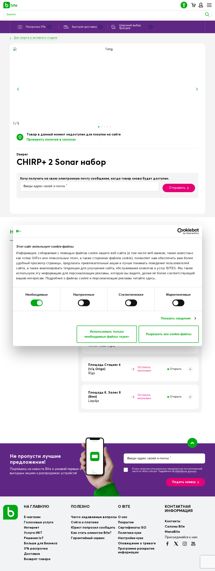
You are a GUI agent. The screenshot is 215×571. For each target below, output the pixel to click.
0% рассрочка (36, 548)
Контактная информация (179, 509)
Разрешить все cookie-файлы (168, 334)
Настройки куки (130, 538)
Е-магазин (32, 517)
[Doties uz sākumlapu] (10, 512)
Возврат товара (37, 559)
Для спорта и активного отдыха (35, 38)
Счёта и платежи (84, 522)
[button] (186, 5)
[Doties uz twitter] (176, 544)
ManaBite (200, 5)
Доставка (32, 553)
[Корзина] (193, 5)
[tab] (140, 369)
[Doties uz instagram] (184, 544)
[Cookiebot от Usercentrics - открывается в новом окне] (180, 231)
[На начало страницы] (192, 443)
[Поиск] (207, 14)
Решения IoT (34, 538)
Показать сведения (176, 318)
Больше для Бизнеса (40, 543)
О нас (122, 517)
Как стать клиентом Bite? (91, 532)
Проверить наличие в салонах (51, 139)
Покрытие (126, 522)
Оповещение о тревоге (137, 543)
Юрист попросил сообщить (93, 527)
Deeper (22, 154)
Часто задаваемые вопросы (94, 517)
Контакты (172, 521)
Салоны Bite (175, 526)
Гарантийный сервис (88, 538)
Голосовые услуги (38, 522)
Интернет (31, 527)
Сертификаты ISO (132, 527)
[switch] (84, 302)
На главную (36, 507)
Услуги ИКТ (33, 532)
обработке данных (186, 471)
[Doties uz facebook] (167, 544)
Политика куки (129, 532)
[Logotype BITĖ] (10, 5)
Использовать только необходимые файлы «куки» (106, 334)
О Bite (124, 507)
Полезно (80, 507)
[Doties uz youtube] (193, 544)
